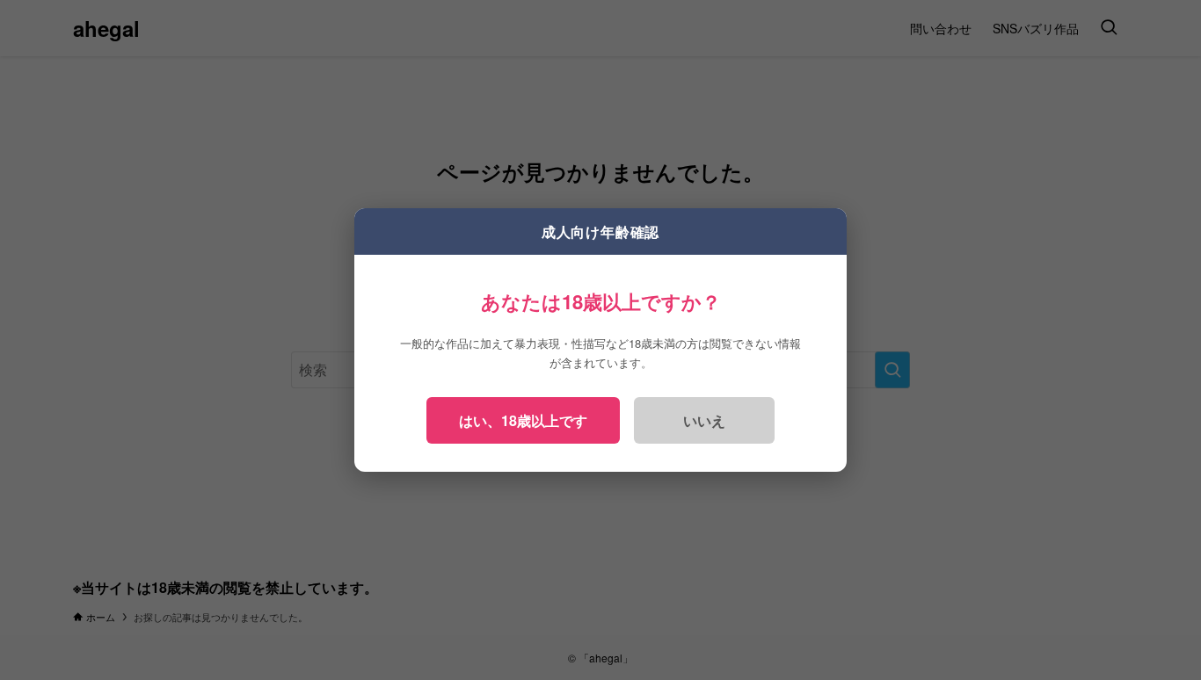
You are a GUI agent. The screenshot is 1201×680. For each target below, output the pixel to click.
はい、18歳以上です (523, 420)
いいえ (704, 420)
